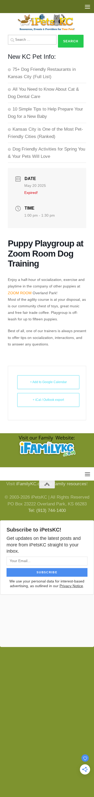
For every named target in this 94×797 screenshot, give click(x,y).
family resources (70, 483)
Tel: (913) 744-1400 (47, 510)
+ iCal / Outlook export (48, 400)
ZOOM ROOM (20, 293)
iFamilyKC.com (31, 483)
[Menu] (87, 6)
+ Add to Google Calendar (48, 382)
